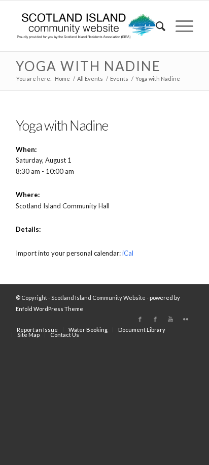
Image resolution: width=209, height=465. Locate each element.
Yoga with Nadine (88, 66)
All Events (90, 78)
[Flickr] (185, 319)
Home (62, 78)
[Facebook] (140, 319)
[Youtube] (170, 319)
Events (119, 78)
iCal (127, 253)
